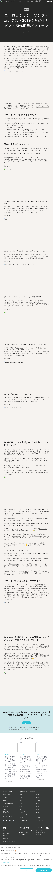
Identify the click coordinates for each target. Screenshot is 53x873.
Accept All (44, 870)
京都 (21, 800)
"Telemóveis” (18, 543)
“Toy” (14, 536)
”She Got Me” (8, 571)
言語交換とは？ (7, 812)
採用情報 (5, 806)
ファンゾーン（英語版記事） (16, 648)
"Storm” (29, 518)
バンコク (22, 818)
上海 (37, 812)
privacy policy (6, 862)
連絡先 (5, 800)
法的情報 (5, 838)
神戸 (37, 797)
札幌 (21, 806)
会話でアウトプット (40, 662)
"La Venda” (13, 465)
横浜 (37, 809)
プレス (5, 809)
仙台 (37, 806)
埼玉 (37, 803)
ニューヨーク (23, 815)
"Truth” (17, 509)
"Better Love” (17, 553)
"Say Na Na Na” (18, 470)
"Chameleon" (13, 564)
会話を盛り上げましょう (31, 650)
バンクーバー (40, 820)
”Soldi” (21, 559)
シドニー (38, 818)
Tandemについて (8, 797)
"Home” (37, 536)
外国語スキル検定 (8, 803)
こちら (27, 105)
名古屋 (38, 800)
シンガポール (23, 820)
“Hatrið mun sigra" (36, 458)
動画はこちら (8, 166)
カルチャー (26, 9)
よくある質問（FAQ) (9, 794)
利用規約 (5, 831)
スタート (26, 723)
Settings (26, 870)
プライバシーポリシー (9, 841)
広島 (37, 794)
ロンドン (38, 815)
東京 (21, 809)
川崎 (21, 797)
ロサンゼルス (23, 812)
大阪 (21, 803)
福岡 (21, 794)
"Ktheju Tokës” (16, 523)
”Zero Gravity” (43, 529)
